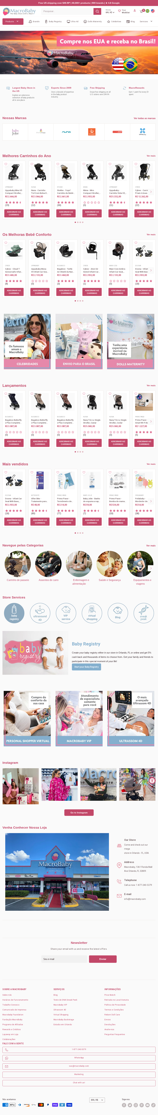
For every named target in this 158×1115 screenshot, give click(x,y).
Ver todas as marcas (145, 118)
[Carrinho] (141, 11)
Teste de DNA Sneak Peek (65, 1000)
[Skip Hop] (117, 132)
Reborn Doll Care (112, 1015)
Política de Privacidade (115, 1005)
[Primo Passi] (40, 132)
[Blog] (118, 613)
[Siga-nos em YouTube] (147, 1105)
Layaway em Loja (10, 1034)
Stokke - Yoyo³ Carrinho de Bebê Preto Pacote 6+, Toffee (65, 191)
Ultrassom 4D (60, 1010)
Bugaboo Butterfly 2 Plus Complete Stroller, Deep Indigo (13, 421)
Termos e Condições (114, 1010)
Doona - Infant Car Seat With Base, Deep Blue (13, 500)
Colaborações (8, 1039)
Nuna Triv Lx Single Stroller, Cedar (118, 421)
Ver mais (151, 156)
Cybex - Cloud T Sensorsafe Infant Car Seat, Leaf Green (13, 270)
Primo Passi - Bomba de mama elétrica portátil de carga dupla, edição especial (117, 500)
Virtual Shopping (61, 1015)
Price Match (110, 995)
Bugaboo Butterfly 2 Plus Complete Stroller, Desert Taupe (39, 421)
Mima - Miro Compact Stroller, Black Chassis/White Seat (91, 191)
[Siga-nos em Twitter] (130, 1105)
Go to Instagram (79, 812)
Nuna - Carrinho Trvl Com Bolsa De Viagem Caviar (39, 191)
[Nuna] (66, 132)
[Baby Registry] (14, 613)
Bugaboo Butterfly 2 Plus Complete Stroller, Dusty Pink (65, 421)
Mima (85, 187)
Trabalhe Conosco (10, 1005)
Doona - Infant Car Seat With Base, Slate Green (143, 270)
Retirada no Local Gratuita (116, 1000)
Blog (56, 995)
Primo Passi (139, 417)
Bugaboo (61, 266)
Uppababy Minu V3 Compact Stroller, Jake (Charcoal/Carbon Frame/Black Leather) (13, 191)
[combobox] (67, 11)
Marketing (79, 1074)
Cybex (137, 187)
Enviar (102, 959)
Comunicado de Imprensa (14, 1010)
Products (10, 21)
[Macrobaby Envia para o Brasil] (79, 53)
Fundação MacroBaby (12, 1020)
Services (144, 21)
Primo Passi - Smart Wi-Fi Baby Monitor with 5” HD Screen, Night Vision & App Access (143, 421)
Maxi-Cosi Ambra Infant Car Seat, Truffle (117, 270)
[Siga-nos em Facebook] (124, 1105)
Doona (138, 266)
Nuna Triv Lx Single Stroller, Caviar (91, 421)
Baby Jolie (87, 495)
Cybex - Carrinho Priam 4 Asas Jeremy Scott (143, 191)
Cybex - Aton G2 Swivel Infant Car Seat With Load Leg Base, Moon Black (92, 270)
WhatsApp (79, 1058)
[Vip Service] (66, 613)
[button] (75, 222)
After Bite (35, 495)
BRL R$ (94, 1100)
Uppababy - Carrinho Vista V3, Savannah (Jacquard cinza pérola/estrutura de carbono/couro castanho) (117, 191)
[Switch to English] (153, 11)
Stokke (60, 187)
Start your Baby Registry (86, 667)
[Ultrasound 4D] (40, 613)
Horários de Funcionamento (15, 1000)
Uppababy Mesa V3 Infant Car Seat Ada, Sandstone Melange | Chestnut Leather (39, 270)
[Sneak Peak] (144, 613)
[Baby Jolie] (15, 132)
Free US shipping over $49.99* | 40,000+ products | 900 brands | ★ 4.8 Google (79, 3)
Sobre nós (7, 995)
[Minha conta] (134, 11)
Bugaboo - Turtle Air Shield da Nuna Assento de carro (65, 270)
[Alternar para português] (147, 11)
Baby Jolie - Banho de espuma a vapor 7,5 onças (92, 500)
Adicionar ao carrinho (14, 213)
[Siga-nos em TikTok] (153, 1105)
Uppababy (9, 187)
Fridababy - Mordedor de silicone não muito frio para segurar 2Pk (143, 500)
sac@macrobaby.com (79, 1066)
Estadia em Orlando (63, 1024)
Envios (107, 1020)
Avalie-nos (109, 1029)
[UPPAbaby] (142, 132)
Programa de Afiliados (12, 1024)
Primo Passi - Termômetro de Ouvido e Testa (64, 500)
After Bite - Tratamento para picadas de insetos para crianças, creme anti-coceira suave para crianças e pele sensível (40, 500)
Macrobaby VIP (60, 1005)
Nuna (33, 187)
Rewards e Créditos (11, 1029)
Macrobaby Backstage (64, 1020)
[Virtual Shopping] (92, 613)
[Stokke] (91, 132)
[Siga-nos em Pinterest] (141, 1105)
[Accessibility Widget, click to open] (152, 780)
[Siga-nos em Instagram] (136, 1105)
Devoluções (109, 1024)
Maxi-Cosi (113, 266)
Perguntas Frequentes (114, 1034)
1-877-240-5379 (79, 1049)
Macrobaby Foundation (12, 1015)
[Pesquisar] (97, 11)
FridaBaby (139, 495)
